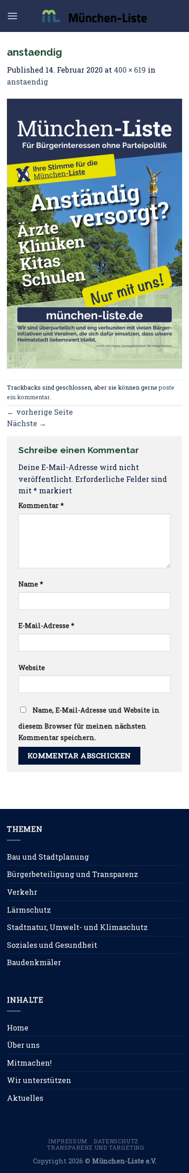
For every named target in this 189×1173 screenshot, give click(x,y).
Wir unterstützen (39, 1080)
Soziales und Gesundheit (52, 945)
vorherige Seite (40, 412)
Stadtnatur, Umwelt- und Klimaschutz (77, 927)
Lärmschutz (29, 909)
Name (30, 584)
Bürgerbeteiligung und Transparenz (72, 874)
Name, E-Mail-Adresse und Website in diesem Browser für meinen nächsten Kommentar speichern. (89, 724)
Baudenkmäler (34, 962)
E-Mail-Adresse (46, 625)
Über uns (23, 1045)
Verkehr (22, 892)
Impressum (68, 1141)
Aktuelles (25, 1098)
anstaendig (27, 81)
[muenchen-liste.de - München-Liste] (94, 15)
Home (17, 1027)
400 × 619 (130, 69)
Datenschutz (116, 1141)
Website (31, 667)
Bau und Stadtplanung (48, 856)
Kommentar (41, 505)
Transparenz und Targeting (95, 1147)
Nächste (26, 423)
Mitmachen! (29, 1062)
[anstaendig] (94, 232)
